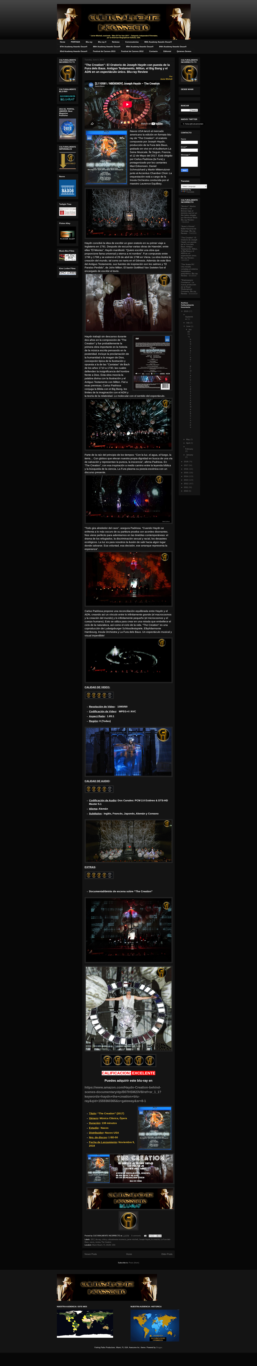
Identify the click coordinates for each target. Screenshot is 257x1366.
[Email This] (150, 1236)
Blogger (159, 1347)
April (188, 443)
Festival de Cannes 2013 (104, 51)
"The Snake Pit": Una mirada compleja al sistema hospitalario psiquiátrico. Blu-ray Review (189, 270)
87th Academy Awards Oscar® (73, 47)
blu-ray (98, 1239)
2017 (93, 1239)
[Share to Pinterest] (160, 1236)
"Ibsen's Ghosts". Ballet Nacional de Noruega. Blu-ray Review (188, 229)
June (188, 326)
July (188, 323)
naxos (92, 1242)
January (189, 455)
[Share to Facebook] (157, 1236)
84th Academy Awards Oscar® (172, 47)
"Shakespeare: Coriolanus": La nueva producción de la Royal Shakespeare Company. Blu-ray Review (188, 287)
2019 (186, 311)
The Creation (106, 1242)
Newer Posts (91, 1254)
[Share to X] (155, 1236)
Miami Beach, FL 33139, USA (103, 1245)
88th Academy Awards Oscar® (158, 42)
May (188, 439)
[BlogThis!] (152, 1236)
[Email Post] (145, 1236)
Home (62, 42)
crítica (104, 1239)
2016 (186, 469)
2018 (186, 462)
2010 (186, 491)
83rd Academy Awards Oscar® (73, 51)
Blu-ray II (102, 42)
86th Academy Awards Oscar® (106, 47)
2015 (186, 472)
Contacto (153, 51)
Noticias (116, 42)
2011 (186, 487)
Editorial (167, 51)
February (189, 449)
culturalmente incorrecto (117, 1239)
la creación (155, 1239)
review (97, 1242)
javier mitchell (132, 1239)
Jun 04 (190, 330)
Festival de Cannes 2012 (132, 51)
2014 (186, 476)
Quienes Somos (184, 51)
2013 (186, 480)
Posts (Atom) (134, 1263)
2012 (186, 483)
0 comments (136, 1236)
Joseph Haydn (144, 1239)
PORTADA (75, 42)
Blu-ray (89, 42)
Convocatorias (132, 42)
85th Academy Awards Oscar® (139, 47)
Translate (190, 192)
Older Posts (166, 1254)
